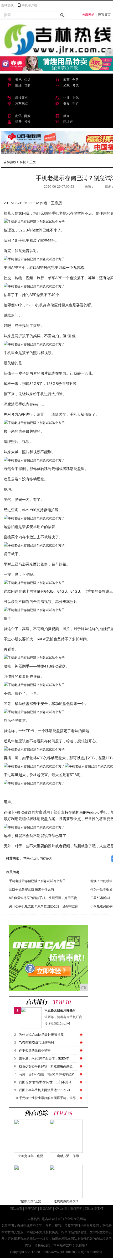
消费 (18, 122)
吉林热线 (7, 5)
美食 (66, 103)
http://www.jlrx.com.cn (59, 1252)
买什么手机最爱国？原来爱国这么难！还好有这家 (43, 906)
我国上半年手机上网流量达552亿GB (44, 1090)
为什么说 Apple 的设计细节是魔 (41, 1035)
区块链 (68, 122)
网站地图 (91, 1209)
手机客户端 (29, 5)
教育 (66, 79)
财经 (18, 85)
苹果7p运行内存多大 (37, 858)
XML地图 (61, 1209)
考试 (75, 85)
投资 (27, 122)
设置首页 (104, 15)
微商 (66, 116)
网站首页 (16, 1209)
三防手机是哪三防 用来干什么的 (31, 889)
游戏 (66, 85)
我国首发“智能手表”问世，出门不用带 (45, 1082)
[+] (68, 1023)
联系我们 (46, 1209)
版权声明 (76, 1209)
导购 (27, 85)
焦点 (27, 79)
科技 (23, 162)
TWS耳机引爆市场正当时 (36, 1042)
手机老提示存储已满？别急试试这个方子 (37, 881)
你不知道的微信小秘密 (34, 1050)
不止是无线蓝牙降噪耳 (60, 1010)
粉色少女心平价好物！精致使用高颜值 (46, 1066)
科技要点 (21, 98)
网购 (27, 116)
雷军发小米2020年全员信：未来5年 (44, 1058)
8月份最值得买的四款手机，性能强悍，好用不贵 (43, 898)
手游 (75, 103)
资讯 (18, 79)
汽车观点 (21, 103)
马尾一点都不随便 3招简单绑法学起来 (46, 1074)
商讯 (18, 116)
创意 (75, 79)
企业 (66, 98)
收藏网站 (88, 15)
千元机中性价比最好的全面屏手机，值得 (47, 1098)
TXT (100, 1209)
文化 (75, 98)
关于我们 (31, 1209)
